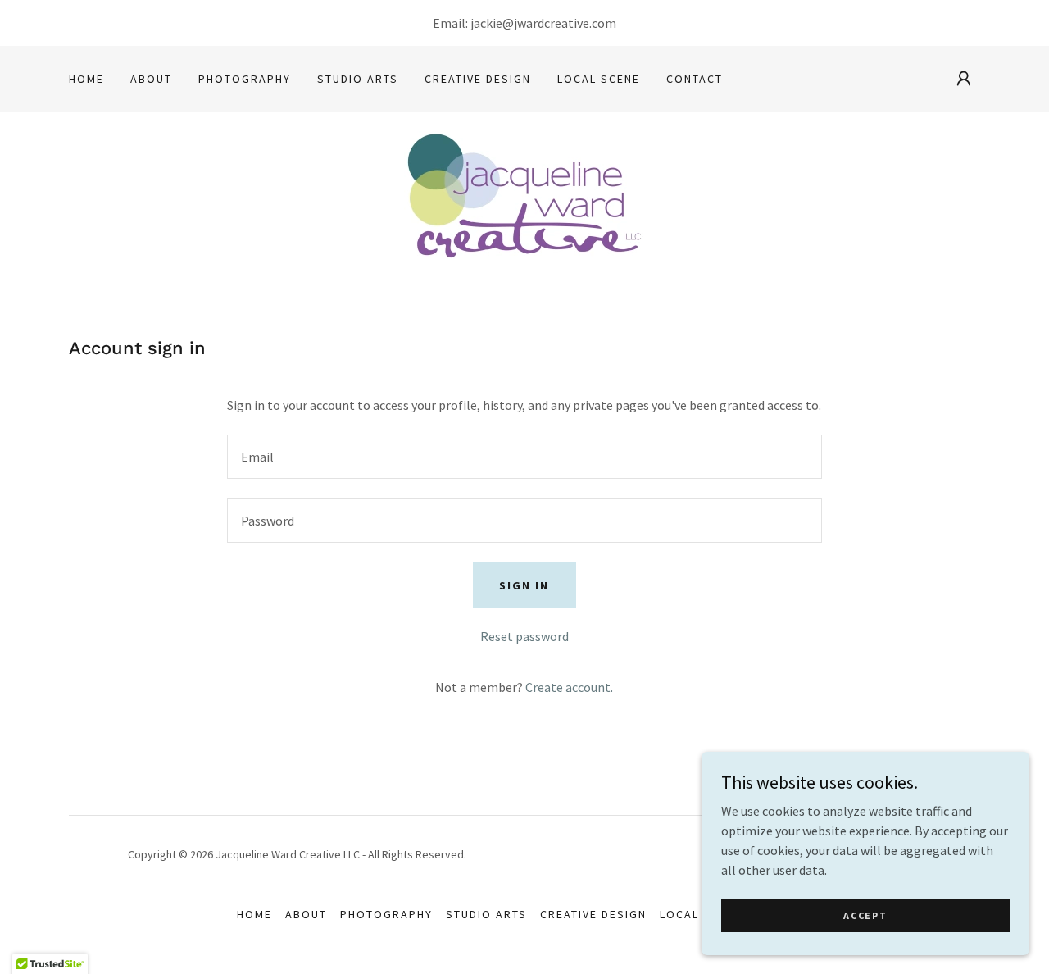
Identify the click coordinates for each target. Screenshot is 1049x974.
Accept (865, 915)
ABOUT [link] (151, 78)
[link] (524, 206)
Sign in (524, 585)
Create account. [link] (569, 687)
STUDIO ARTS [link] (357, 78)
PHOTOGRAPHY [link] (244, 78)
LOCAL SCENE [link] (598, 78)
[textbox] (524, 457)
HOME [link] (86, 78)
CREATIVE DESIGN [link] (478, 78)
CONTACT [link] (694, 78)
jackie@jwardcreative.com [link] (543, 23)
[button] (963, 78)
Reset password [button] (524, 636)
